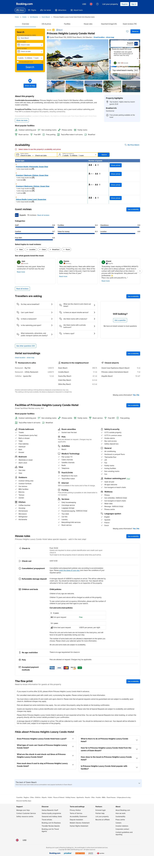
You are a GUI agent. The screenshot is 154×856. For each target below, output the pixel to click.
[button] (30, 58)
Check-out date (22, 48)
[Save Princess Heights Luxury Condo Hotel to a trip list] (127, 31)
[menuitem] (20, 10)
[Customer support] (97, 4)
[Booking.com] (24, 4)
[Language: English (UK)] (91, 4)
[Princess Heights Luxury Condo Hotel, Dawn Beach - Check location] (48, 37)
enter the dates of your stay (69, 570)
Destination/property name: (26, 35)
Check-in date (21, 42)
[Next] (137, 59)
